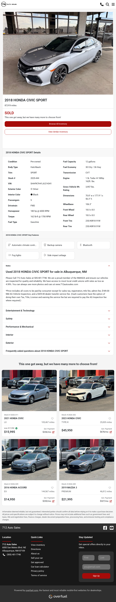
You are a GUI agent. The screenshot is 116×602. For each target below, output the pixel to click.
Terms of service (39, 575)
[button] (102, 4)
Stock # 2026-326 (69, 415)
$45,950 (67, 430)
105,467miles (47, 422)
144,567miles (47, 491)
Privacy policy (37, 571)
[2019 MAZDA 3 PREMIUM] (86, 459)
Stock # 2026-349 (69, 484)
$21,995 (67, 499)
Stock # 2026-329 (11, 484)
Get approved (37, 562)
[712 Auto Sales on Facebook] (104, 527)
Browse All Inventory (58, 124)
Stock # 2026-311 (11, 415)
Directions (36, 549)
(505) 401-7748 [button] (14, 554)
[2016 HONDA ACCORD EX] (29, 459)
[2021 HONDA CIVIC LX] (29, 390)
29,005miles (106, 422)
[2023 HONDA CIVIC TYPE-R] (86, 390)
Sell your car (37, 558)
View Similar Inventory (58, 132)
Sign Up (96, 576)
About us (35, 553)
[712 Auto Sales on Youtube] (110, 527)
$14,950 (9, 499)
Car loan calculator (40, 566)
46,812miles (106, 491)
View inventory (38, 545)
